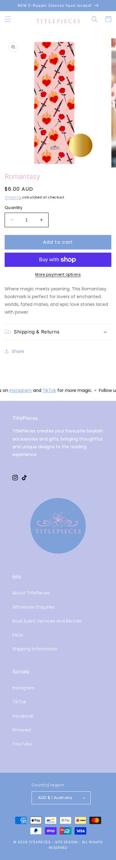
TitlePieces (40, 842)
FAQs (17, 635)
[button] (8, 19)
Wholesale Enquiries (33, 607)
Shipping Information (35, 649)
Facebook (22, 716)
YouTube (22, 744)
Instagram (20, 390)
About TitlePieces (31, 593)
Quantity (13, 208)
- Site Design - (67, 842)
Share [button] (18, 351)
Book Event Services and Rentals (47, 621)
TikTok (49, 390)
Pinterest (22, 730)
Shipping (13, 197)
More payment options (58, 274)
